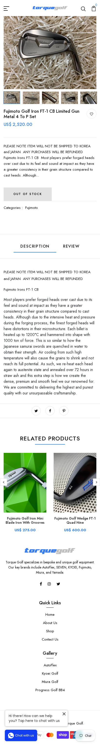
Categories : (13, 207)
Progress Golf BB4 (50, 690)
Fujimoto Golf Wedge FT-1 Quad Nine (75, 520)
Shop (50, 631)
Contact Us (50, 639)
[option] (50, 52)
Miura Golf (50, 681)
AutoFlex (50, 665)
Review (71, 246)
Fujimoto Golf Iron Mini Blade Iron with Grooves (25, 520)
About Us (50, 622)
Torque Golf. (74, 723)
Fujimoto (31, 207)
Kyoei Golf (50, 673)
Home (50, 614)
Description (35, 246)
